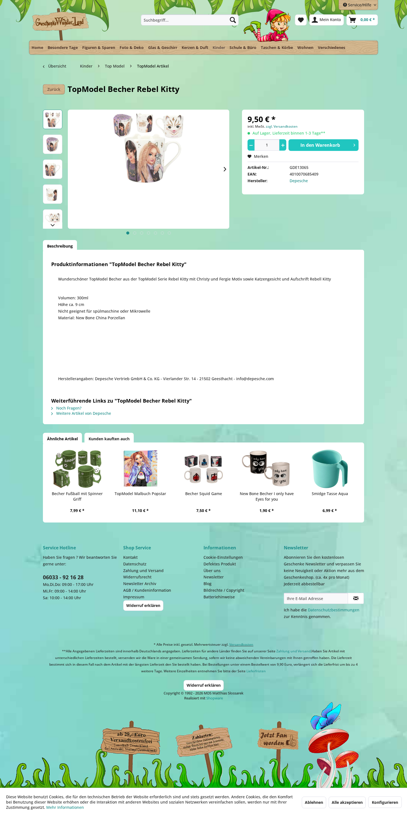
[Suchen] (233, 19)
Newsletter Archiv (139, 583)
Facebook (278, 739)
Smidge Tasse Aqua (330, 493)
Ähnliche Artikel (62, 438)
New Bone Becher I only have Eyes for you (267, 496)
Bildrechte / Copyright (224, 590)
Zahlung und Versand (143, 570)
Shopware (214, 698)
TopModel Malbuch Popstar (140, 493)
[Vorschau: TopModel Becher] (52, 194)
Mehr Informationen (65, 807)
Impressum (133, 596)
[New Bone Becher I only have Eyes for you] (266, 468)
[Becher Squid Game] (203, 468)
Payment (209, 739)
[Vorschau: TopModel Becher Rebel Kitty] (52, 119)
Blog (208, 583)
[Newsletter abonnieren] (356, 598)
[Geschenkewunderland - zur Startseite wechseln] (61, 24)
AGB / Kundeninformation (147, 590)
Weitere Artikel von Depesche (83, 413)
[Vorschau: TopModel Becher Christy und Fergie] (52, 169)
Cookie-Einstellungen (223, 557)
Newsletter (214, 577)
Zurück (53, 89)
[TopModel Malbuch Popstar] (140, 468)
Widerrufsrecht (137, 577)
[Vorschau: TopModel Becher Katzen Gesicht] (52, 219)
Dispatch (130, 741)
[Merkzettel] (301, 19)
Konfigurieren (385, 802)
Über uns (212, 570)
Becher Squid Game (203, 493)
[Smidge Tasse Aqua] (329, 468)
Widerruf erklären (143, 605)
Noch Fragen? (68, 408)
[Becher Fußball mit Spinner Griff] (77, 468)
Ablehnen (314, 802)
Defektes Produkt (220, 564)
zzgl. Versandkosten (282, 126)
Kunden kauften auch (109, 438)
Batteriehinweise (219, 596)
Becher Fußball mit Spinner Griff (77, 496)
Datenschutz (134, 564)
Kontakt (130, 557)
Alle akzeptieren (347, 802)
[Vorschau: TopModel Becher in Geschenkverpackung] (52, 144)
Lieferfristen (256, 671)
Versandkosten (241, 644)
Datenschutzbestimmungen (333, 609)
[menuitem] (190, 19)
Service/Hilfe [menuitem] (359, 4)
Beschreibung (60, 246)
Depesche (299, 180)
